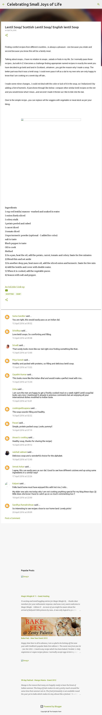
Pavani (15, 423)
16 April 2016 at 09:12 (22, 445)
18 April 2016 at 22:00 (22, 497)
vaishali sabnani (19, 452)
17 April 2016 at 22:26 (22, 476)
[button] (6, 35)
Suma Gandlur (18, 316)
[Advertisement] (51, 544)
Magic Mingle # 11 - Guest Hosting (35, 596)
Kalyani (15, 483)
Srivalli (15, 345)
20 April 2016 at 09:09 (22, 512)
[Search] (65, 4)
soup (18, 294)
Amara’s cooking (20, 437)
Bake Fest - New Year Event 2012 (34, 638)
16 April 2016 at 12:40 (22, 459)
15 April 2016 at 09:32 (22, 323)
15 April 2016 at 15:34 (22, 382)
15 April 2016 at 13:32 (22, 367)
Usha (14, 389)
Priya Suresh (18, 360)
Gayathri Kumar (19, 374)
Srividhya (16, 331)
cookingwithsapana (21, 408)
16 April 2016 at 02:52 (22, 415)
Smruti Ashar (18, 467)
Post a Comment (12, 518)
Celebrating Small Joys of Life (34, 4)
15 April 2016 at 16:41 (22, 401)
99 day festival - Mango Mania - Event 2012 (38, 680)
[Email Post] (6, 291)
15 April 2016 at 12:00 (22, 353)
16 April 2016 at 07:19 (22, 430)
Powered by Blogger (52, 706)
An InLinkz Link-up (15, 287)
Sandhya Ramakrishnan (23, 505)
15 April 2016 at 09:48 (22, 338)
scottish (10, 294)
